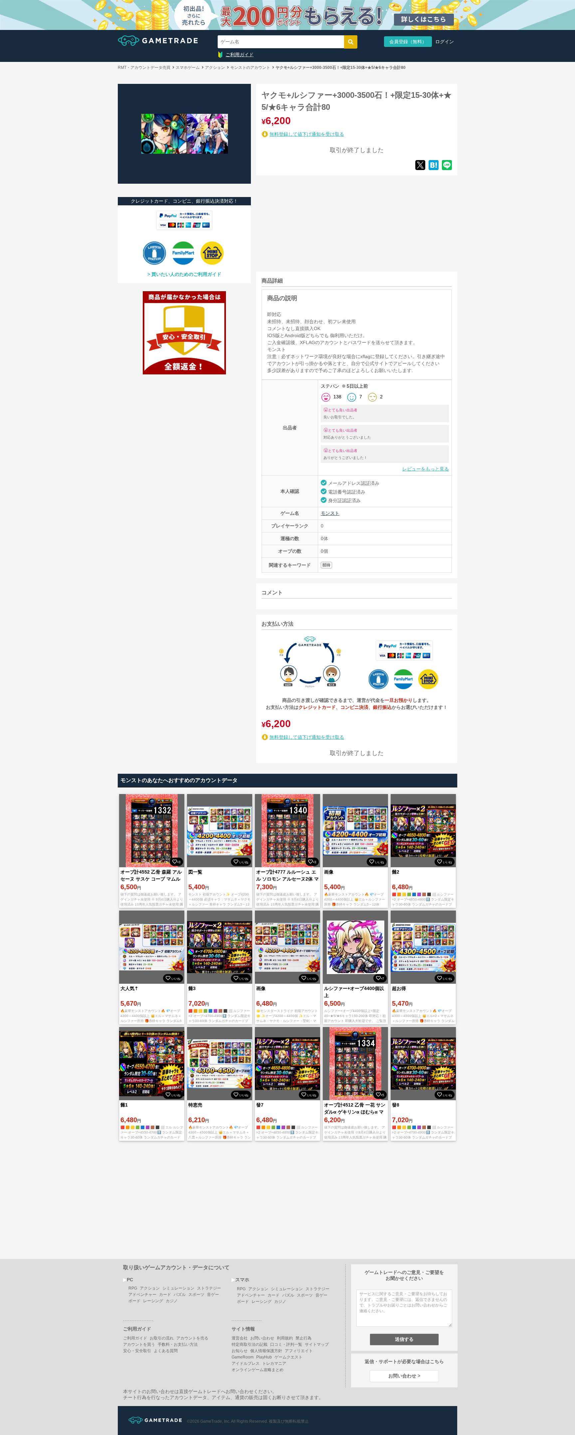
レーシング (153, 1301)
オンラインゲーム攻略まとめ (258, 1369)
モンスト (330, 513)
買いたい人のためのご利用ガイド (186, 274)
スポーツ (196, 1294)
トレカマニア (274, 1363)
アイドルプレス (246, 1363)
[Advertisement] (306, 222)
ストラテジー (209, 1288)
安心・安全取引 (137, 1350)
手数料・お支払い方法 (178, 1344)
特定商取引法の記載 (250, 1344)
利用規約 (285, 1338)
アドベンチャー (142, 1294)
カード (165, 1294)
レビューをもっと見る (425, 469)
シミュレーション (178, 1288)
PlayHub (264, 1357)
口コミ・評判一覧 (286, 1344)
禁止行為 (303, 1338)
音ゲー (213, 1294)
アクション (150, 1288)
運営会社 (240, 1338)
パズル (180, 1294)
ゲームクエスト (288, 1357)
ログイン (444, 41)
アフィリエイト (299, 1350)
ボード (134, 1301)
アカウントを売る (192, 1338)
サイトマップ (317, 1344)
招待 (326, 565)
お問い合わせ (262, 1338)
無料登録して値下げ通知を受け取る (307, 134)
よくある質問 (166, 1350)
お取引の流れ (162, 1338)
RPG (132, 1288)
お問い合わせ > (404, 1375)
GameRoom (243, 1357)
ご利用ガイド (240, 54)
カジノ (172, 1301)
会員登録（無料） (408, 41)
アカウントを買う (139, 1344)
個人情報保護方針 (266, 1350)
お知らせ (240, 1350)
